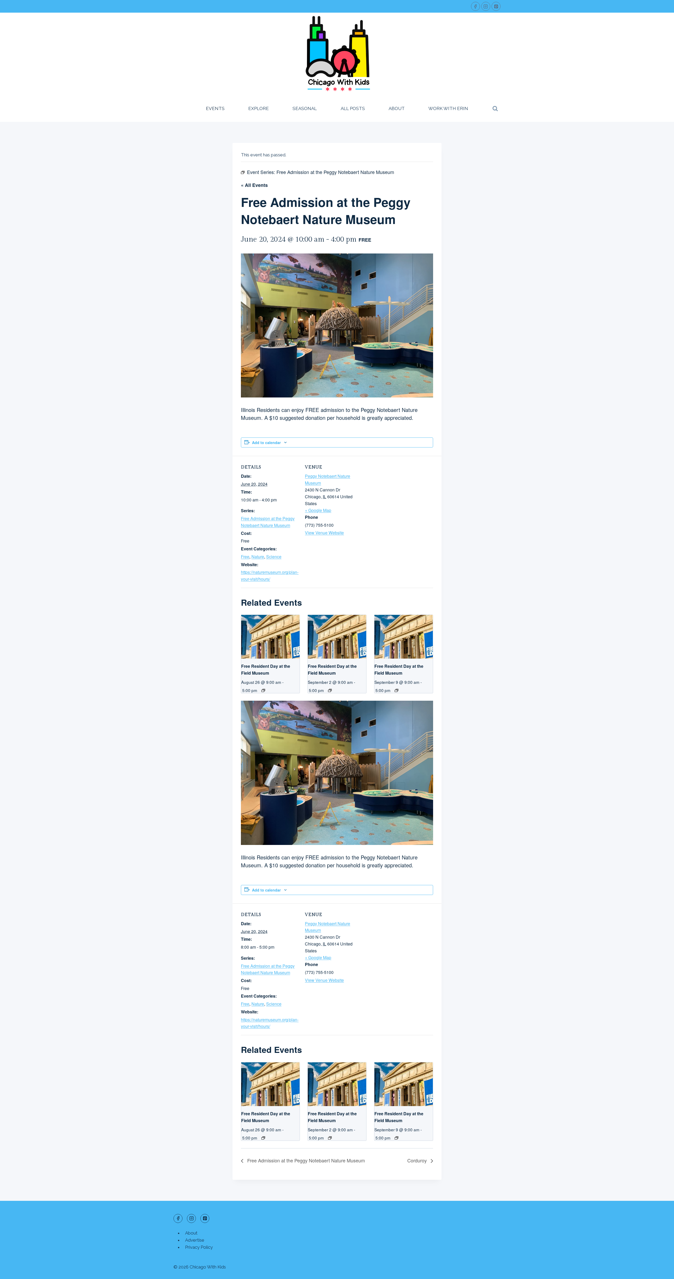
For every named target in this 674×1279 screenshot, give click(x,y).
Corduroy (417, 1160)
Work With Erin (448, 108)
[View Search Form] (495, 108)
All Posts (353, 108)
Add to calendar (266, 442)
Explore (258, 108)
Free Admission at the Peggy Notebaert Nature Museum (305, 1160)
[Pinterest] (496, 6)
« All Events (254, 185)
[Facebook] (475, 6)
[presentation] (270, 637)
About (397, 108)
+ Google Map (318, 510)
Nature (257, 557)
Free (245, 557)
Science (273, 557)
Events (215, 108)
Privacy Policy (199, 1247)
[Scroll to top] (660, 1271)
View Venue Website (324, 533)
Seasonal (305, 108)
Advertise (194, 1240)
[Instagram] (485, 6)
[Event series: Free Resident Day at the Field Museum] (263, 690)
